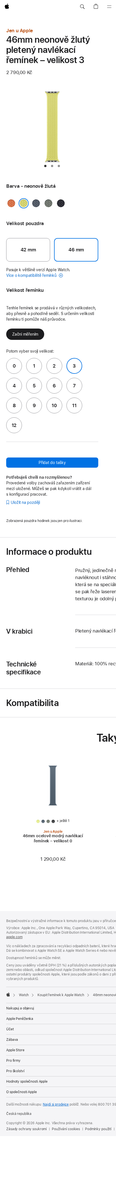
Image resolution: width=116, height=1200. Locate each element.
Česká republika (19, 1114)
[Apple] (8, 994)
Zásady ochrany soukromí (26, 1129)
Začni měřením (25, 334)
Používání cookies (66, 1129)
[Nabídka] (109, 7)
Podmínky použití (98, 1129)
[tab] (45, 166)
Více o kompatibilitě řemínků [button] (32, 275)
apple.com (14, 937)
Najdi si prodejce (56, 1104)
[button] (82, 7)
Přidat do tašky (52, 462)
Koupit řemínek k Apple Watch (60, 995)
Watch (24, 995)
